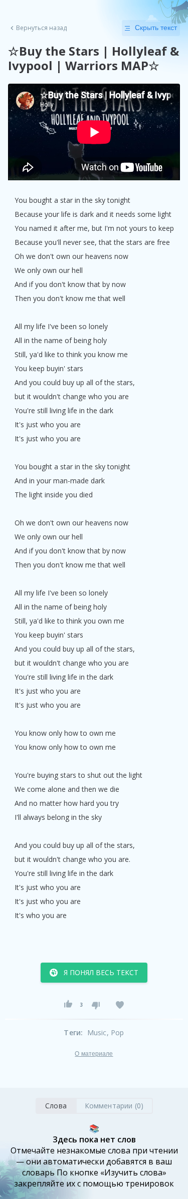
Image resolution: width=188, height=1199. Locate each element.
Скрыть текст (156, 28)
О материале (94, 1053)
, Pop (115, 1032)
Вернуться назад (41, 28)
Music (97, 1032)
